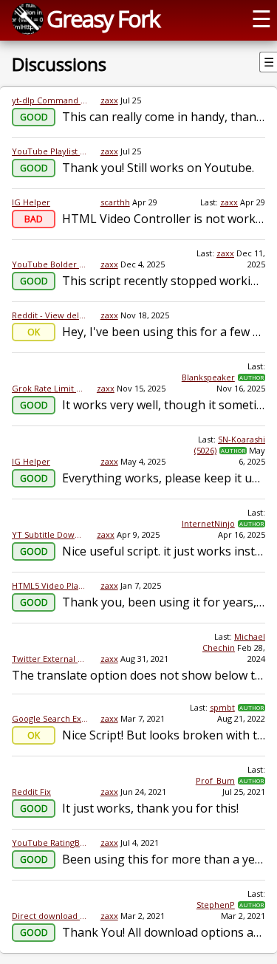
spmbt (222, 707)
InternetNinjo (208, 523)
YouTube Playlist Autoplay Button (50, 151)
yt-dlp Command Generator (50, 100)
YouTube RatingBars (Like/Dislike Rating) (50, 842)
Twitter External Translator (50, 658)
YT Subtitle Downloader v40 (48, 534)
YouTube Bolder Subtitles (50, 264)
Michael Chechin (233, 642)
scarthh (115, 202)
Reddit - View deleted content (50, 315)
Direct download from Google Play (50, 915)
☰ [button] (261, 18)
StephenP (215, 904)
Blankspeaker (208, 377)
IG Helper (31, 202)
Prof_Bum (215, 780)
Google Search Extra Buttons (50, 718)
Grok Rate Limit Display (48, 388)
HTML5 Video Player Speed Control (50, 585)
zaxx (109, 100)
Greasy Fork (103, 18)
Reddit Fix (31, 791)
